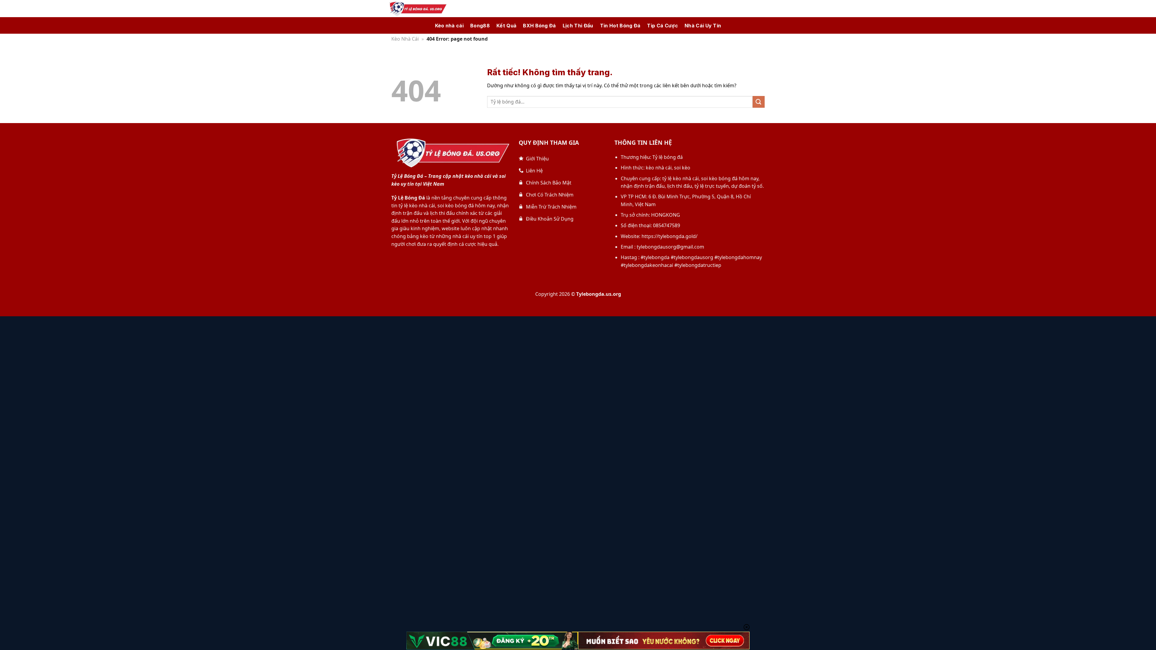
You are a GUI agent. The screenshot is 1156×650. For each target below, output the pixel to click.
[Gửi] (759, 102)
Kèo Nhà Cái (405, 39)
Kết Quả (506, 26)
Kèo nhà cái (449, 26)
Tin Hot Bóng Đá (620, 26)
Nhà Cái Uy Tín (703, 26)
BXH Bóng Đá (539, 26)
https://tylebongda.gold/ (670, 236)
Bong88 (480, 26)
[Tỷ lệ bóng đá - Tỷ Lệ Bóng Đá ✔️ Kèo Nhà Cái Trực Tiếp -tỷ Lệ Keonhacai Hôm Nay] (417, 8)
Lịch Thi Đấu (578, 26)
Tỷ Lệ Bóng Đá (408, 197)
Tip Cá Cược (662, 26)
